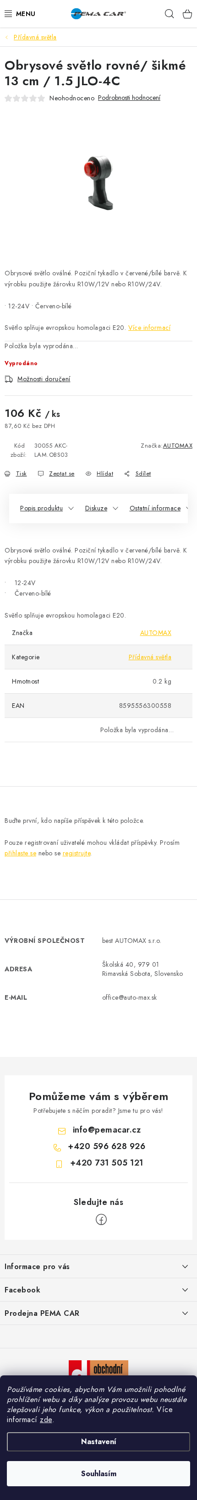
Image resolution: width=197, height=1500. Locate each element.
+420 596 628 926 (106, 1146)
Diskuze (96, 508)
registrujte (77, 853)
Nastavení (98, 1441)
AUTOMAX (178, 445)
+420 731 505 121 (106, 1163)
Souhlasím (98, 1473)
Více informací (149, 327)
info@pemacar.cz (107, 1130)
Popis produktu (41, 508)
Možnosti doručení (44, 378)
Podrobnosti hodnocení (129, 98)
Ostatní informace (155, 508)
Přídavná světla (150, 657)
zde (46, 1419)
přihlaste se (20, 853)
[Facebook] (101, 1219)
